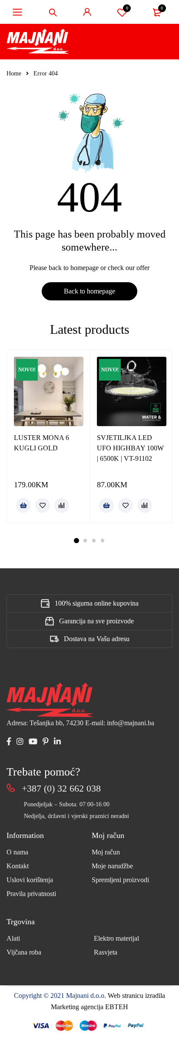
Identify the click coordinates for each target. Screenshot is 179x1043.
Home (14, 73)
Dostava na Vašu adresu (96, 638)
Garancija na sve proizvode (96, 621)
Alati (13, 938)
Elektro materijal (116, 938)
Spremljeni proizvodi (120, 879)
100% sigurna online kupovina (97, 603)
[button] (23, 505)
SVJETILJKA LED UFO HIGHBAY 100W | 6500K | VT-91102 (130, 448)
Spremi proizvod (127, 8)
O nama (17, 852)
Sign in (87, 12)
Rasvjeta (105, 952)
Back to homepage (89, 291)
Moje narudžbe (112, 866)
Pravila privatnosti (31, 893)
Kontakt (18, 866)
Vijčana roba (24, 952)
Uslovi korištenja (30, 879)
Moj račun (106, 852)
